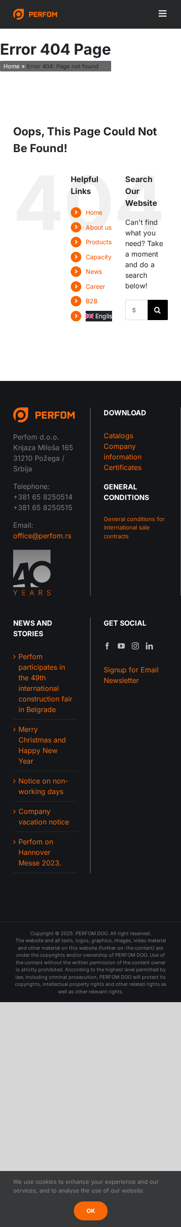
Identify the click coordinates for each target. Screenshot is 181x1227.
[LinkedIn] (149, 645)
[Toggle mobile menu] (163, 13)
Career (95, 286)
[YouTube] (121, 645)
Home (12, 66)
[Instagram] (135, 645)
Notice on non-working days (43, 786)
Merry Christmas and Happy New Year (42, 745)
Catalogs (118, 435)
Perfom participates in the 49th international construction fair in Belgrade (45, 683)
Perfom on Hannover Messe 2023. (40, 852)
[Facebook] (107, 645)
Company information (122, 451)
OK (91, 1210)
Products (99, 242)
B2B (92, 301)
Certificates (122, 467)
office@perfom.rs (42, 535)
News (94, 271)
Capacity (99, 257)
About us (99, 227)
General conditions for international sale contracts (134, 527)
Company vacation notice (43, 816)
